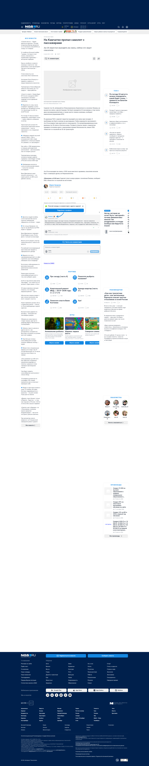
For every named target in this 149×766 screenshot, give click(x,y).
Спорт (109, 663)
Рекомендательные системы (83, 754)
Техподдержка (25, 677)
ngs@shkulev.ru (40, 749)
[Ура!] (75, 304)
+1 (93, 238)
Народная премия (112, 680)
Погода (52, 23)
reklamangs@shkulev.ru (81, 737)
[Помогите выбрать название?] (75, 280)
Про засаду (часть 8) (59, 276)
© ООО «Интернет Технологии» (29, 760)
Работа (90, 675)
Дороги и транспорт (52, 675)
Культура (71, 669)
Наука (70, 677)
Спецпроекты (111, 677)
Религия (90, 680)
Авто (47, 663)
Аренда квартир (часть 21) (88, 290)
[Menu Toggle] (22, 27)
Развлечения (92, 677)
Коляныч (50, 216)
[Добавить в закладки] (94, 58)
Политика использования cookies (84, 751)
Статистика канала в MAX (29, 683)
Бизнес (48, 666)
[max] (61, 695)
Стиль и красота (112, 666)
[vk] (52, 695)
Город (47, 672)
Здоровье (49, 683)
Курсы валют (92, 23)
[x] (65, 695)
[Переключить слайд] (98, 323)
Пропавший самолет (71, 192)
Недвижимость (26, 23)
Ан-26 (46, 192)
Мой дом (71, 675)
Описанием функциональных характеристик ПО (87, 744)
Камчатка (54, 192)
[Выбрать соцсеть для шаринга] (98, 58)
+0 (93, 227)
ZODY (103, 23)
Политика (91, 669)
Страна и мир (111, 669)
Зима (69, 663)
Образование (72, 683)
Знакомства (45, 23)
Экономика (110, 675)
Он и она (90, 663)
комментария (53, 58)
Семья (90, 683)
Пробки (74, 27)
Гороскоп (83, 23)
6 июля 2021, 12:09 (48, 54)
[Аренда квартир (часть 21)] (75, 292)
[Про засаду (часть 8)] (47, 280)
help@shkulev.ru (32, 751)
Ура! (79, 301)
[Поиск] (119, 27)
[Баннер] (70, 31)
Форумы (58, 23)
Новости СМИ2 (49, 263)
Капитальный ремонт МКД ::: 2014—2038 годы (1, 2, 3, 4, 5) (60, 291)
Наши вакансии (26, 675)
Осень (89, 666)
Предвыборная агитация (28, 680)
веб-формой (50, 751)
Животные (49, 680)
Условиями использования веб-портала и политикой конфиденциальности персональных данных (100, 745)
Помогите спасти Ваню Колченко (60, 302)
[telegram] (47, 695)
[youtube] (70, 695)
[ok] (56, 695)
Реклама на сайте (26, 663)
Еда (47, 677)
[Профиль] (127, 27)
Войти (49, 252)
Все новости (30, 38)
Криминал (71, 666)
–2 (98, 238)
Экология (110, 672)
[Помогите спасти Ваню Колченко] (47, 304)
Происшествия (92, 672)
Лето (69, 672)
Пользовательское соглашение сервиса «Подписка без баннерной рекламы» (94, 756)
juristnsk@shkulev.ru (60, 750)
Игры (99, 23)
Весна (47, 669)
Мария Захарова (55, 185)
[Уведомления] (123, 27)
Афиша (76, 23)
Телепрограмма (68, 23)
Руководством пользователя (83, 743)
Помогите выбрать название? (86, 277)
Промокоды (36, 23)
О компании (24, 669)
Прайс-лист (24, 666)
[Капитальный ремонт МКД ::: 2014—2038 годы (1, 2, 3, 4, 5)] (47, 292)
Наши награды (25, 672)
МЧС (61, 192)
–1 (98, 227)
